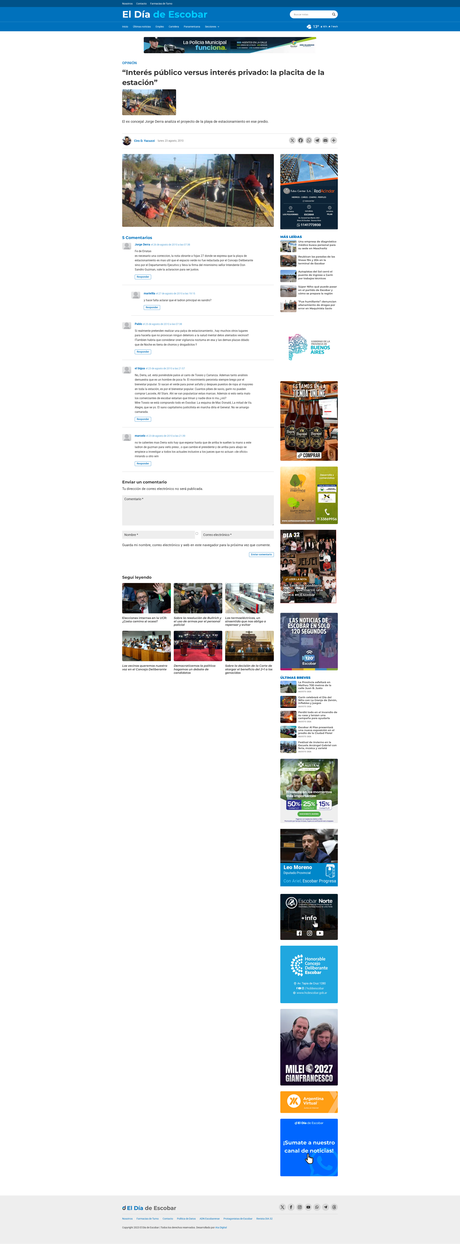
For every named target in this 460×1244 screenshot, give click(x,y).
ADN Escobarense (210, 1218)
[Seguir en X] (282, 1207)
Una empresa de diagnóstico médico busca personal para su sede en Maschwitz (317, 245)
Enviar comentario (261, 554)
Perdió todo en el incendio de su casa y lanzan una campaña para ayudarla (317, 715)
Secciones (210, 26)
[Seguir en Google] (334, 1207)
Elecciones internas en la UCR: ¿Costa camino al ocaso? (144, 619)
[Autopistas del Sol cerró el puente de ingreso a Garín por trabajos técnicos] (288, 276)
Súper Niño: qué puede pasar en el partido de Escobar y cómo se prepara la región (317, 290)
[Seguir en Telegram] (325, 1207)
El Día (164, 14)
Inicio (125, 26)
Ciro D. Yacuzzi (144, 141)
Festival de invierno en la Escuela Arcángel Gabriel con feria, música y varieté (317, 745)
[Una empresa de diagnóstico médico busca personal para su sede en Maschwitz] (288, 246)
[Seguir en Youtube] (308, 1207)
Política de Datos (186, 1218)
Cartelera (174, 26)
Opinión (129, 63)
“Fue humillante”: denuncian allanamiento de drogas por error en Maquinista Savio (317, 305)
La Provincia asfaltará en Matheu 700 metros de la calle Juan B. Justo (314, 685)
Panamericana (192, 26)
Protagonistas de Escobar (238, 1218)
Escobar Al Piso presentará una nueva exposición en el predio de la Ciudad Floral (316, 730)
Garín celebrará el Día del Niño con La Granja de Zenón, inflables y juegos (317, 700)
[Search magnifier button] (333, 14)
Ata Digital (221, 1227)
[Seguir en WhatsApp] (317, 1207)
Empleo (160, 26)
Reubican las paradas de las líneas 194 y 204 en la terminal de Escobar (316, 260)
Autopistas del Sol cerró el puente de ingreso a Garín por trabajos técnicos (315, 275)
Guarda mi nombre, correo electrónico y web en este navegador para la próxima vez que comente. (196, 545)
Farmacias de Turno (161, 3)
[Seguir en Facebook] (291, 1207)
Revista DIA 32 (264, 1218)
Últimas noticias (142, 26)
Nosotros (127, 3)
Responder (143, 276)
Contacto (141, 3)
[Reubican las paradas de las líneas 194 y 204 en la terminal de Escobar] (288, 261)
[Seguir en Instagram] (299, 1207)
